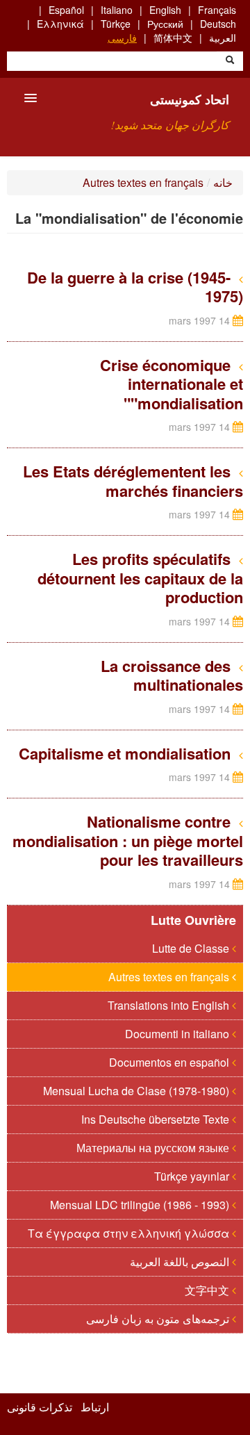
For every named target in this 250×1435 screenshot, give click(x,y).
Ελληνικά (60, 24)
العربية (222, 37)
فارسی (122, 37)
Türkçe (116, 24)
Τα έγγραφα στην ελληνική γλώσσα (130, 1233)
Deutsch (218, 24)
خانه (223, 182)
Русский (165, 24)
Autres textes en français (143, 182)
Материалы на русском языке (154, 1148)
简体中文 (172, 37)
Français (217, 10)
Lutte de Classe (192, 948)
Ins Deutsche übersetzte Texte (156, 1119)
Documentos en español (170, 1062)
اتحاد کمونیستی (189, 99)
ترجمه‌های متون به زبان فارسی (159, 1319)
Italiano (117, 10)
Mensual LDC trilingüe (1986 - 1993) (141, 1205)
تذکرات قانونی (39, 1407)
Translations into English (170, 1005)
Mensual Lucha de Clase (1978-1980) (137, 1091)
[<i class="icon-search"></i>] (230, 61)
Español (66, 10)
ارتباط (95, 1407)
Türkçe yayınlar (193, 1176)
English (165, 10)
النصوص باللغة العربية (181, 1262)
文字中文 (208, 1290)
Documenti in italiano (178, 1034)
